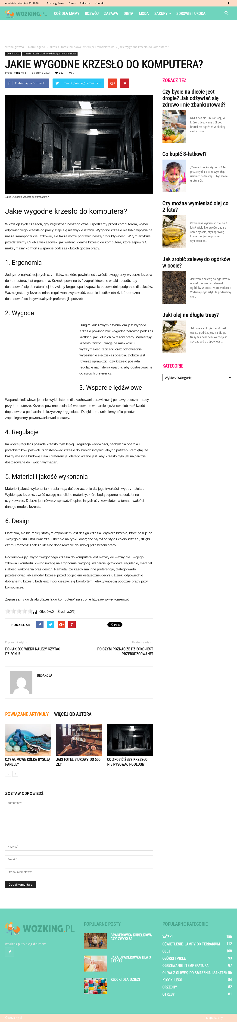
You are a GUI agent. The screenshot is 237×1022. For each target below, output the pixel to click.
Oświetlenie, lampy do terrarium (191, 944)
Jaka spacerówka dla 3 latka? (131, 959)
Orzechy (169, 987)
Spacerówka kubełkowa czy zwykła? (131, 937)
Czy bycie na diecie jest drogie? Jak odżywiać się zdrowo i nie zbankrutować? (193, 98)
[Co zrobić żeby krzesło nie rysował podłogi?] (130, 740)
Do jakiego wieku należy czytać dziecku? (32, 651)
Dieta (128, 13)
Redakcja (19, 72)
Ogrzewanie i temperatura (185, 965)
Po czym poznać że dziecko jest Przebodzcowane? (125, 651)
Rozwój (92, 13)
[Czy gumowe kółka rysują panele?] (28, 740)
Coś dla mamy (66, 13)
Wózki (167, 937)
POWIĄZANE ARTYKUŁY (27, 714)
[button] (226, 13)
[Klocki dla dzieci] (95, 986)
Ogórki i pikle (174, 958)
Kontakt (99, 3)
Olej (166, 951)
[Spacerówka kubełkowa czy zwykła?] (95, 941)
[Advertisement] (118, 33)
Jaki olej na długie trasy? (190, 315)
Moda (144, 13)
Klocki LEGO (172, 980)
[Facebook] (228, 3)
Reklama (85, 3)
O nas (72, 3)
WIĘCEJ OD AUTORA (72, 714)
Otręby (168, 994)
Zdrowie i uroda (191, 13)
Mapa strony (214, 1018)
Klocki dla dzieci (125, 979)
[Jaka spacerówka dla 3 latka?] (95, 964)
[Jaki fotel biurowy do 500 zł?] (79, 740)
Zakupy (161, 13)
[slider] (19, 611)
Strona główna (55, 3)
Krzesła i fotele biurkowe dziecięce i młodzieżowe (49, 53)
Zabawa (111, 13)
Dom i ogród (12, 53)
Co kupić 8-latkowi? (184, 154)
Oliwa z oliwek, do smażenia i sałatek (194, 973)
